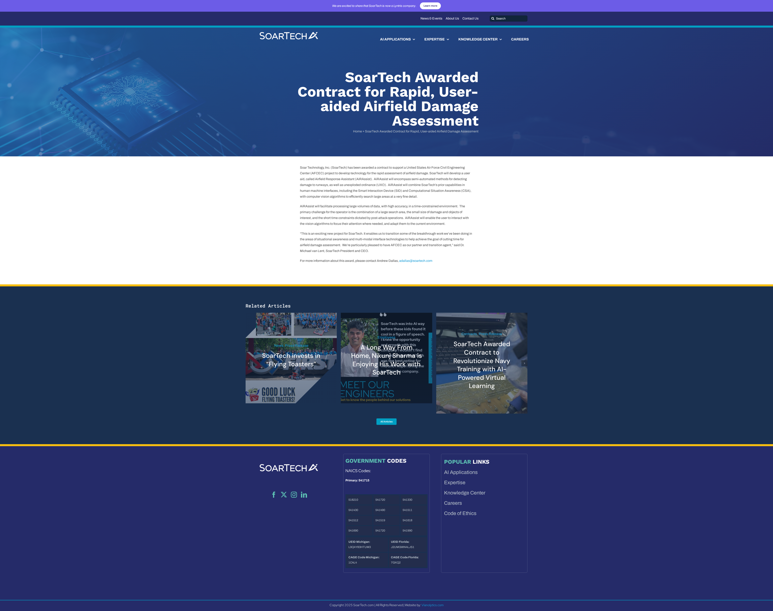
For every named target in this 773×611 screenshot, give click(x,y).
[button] (249, 359)
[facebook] (274, 486)
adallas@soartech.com (415, 260)
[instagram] (294, 486)
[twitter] (284, 486)
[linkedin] (304, 486)
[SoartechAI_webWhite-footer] (289, 450)
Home (357, 131)
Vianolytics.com (433, 596)
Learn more (430, 5)
